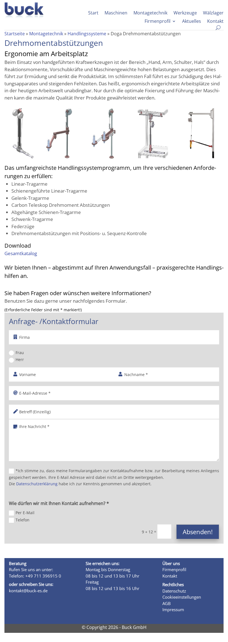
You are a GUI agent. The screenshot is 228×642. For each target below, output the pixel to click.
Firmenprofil (157, 21)
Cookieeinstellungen (181, 597)
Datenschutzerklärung (37, 483)
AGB (166, 603)
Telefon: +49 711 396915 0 (35, 576)
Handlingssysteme (87, 34)
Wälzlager (213, 13)
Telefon (22, 519)
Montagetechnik (150, 13)
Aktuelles (191, 21)
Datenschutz (174, 591)
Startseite (14, 34)
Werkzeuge (185, 13)
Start (93, 13)
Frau (20, 352)
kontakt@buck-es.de (28, 590)
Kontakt (215, 21)
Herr (20, 359)
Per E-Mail (25, 512)
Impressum (173, 609)
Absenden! (198, 531)
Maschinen (116, 13)
